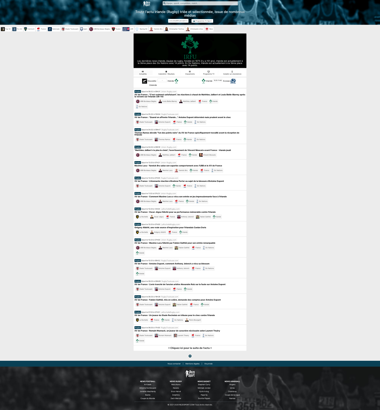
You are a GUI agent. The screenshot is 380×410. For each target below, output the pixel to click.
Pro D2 (19, 29)
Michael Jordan (204, 388)
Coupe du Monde (148, 398)
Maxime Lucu (167, 170)
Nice (211, 29)
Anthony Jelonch (187, 217)
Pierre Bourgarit (195, 320)
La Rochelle (143, 217)
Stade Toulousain (71, 29)
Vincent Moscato (209, 155)
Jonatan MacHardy (148, 391)
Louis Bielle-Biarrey (169, 101)
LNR (131, 29)
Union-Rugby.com (168, 91)
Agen (85, 29)
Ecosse (226, 81)
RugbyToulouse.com (169, 114)
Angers (232, 384)
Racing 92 (143, 29)
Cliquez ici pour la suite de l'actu (190, 347)
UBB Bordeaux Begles (101, 29)
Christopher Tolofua (176, 29)
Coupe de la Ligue (232, 395)
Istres (232, 388)
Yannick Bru (157, 29)
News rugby (176, 381)
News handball (232, 381)
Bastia (147, 395)
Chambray (232, 391)
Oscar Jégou (159, 217)
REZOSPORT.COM (186, 405)
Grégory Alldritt (160, 232)
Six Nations (142, 107)
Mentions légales (192, 364)
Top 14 (7, 29)
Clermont (30, 29)
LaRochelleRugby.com (170, 209)
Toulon (118, 29)
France (43, 29)
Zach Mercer (176, 398)
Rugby (137, 91)
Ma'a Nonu (175, 384)
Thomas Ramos (164, 139)
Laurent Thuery (183, 335)
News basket (204, 381)
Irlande (171, 81)
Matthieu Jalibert (189, 101)
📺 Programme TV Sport (202, 21)
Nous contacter (174, 364)
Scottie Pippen (204, 398)
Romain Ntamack (164, 335)
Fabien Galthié (205, 217)
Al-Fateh (147, 384)
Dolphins (176, 395)
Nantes (232, 398)
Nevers (176, 388)
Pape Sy (204, 395)
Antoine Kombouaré (147, 388)
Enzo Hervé (176, 391)
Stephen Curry (204, 384)
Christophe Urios (196, 29)
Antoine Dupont (164, 122)
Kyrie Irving (204, 391)
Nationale (55, 29)
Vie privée (208, 364)
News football (147, 381)
